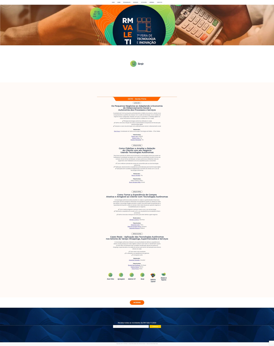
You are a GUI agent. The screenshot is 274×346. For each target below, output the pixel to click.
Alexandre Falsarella (134, 260)
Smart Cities (110, 279)
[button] (137, 302)
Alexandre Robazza (134, 228)
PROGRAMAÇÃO (126, 2)
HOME (113, 2)
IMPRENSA (152, 2)
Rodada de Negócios (164, 279)
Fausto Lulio (134, 136)
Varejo (142, 279)
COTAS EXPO (144, 2)
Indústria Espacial (152, 280)
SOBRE (118, 2)
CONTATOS (159, 2)
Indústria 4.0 (131, 279)
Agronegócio (121, 279)
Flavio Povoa (135, 268)
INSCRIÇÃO (135, 2)
